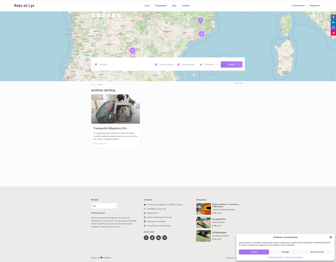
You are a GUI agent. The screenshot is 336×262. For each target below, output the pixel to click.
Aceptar (254, 252)
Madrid (232, 210)
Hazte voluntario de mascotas (159, 217)
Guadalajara (217, 236)
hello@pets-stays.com (156, 209)
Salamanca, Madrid (220, 210)
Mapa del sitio (153, 213)
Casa (93, 85)
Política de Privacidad (276, 257)
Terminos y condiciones (294, 257)
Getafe (215, 222)
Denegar (285, 252)
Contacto (186, 6)
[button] (330, 237)
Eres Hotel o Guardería (156, 221)
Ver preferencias (317, 252)
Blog (174, 6)
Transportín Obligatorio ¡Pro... (110, 128)
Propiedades (161, 6)
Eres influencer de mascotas (159, 226)
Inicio (147, 6)
